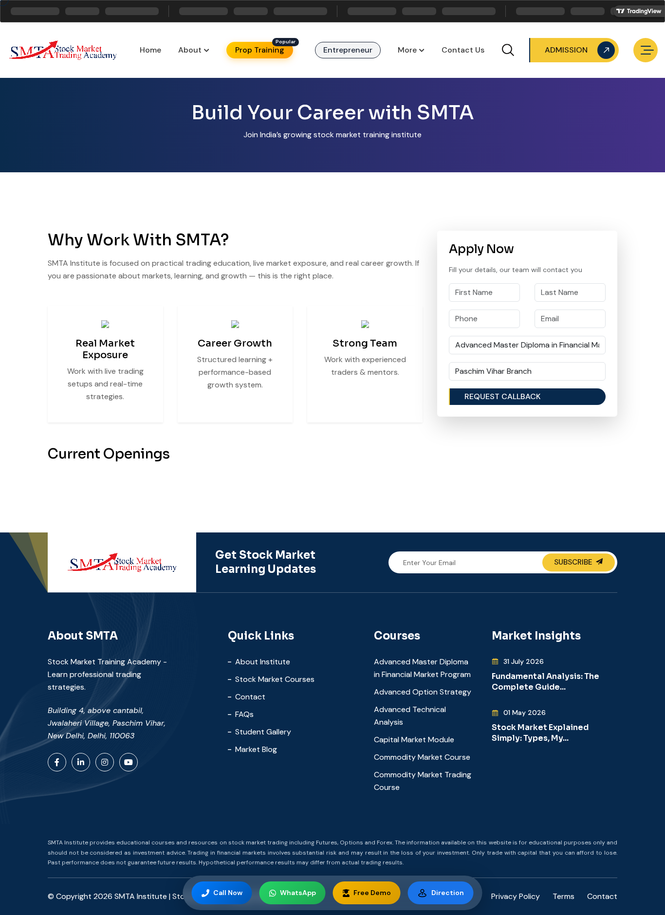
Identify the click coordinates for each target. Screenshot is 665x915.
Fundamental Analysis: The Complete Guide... (545, 681)
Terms (563, 896)
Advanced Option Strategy (422, 692)
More (407, 50)
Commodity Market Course (422, 757)
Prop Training (259, 50)
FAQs (244, 714)
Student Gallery (263, 732)
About (190, 50)
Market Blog (256, 749)
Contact (250, 697)
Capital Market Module (414, 739)
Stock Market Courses (274, 679)
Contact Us (463, 50)
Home (150, 50)
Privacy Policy (515, 896)
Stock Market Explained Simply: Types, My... (540, 732)
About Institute (262, 662)
